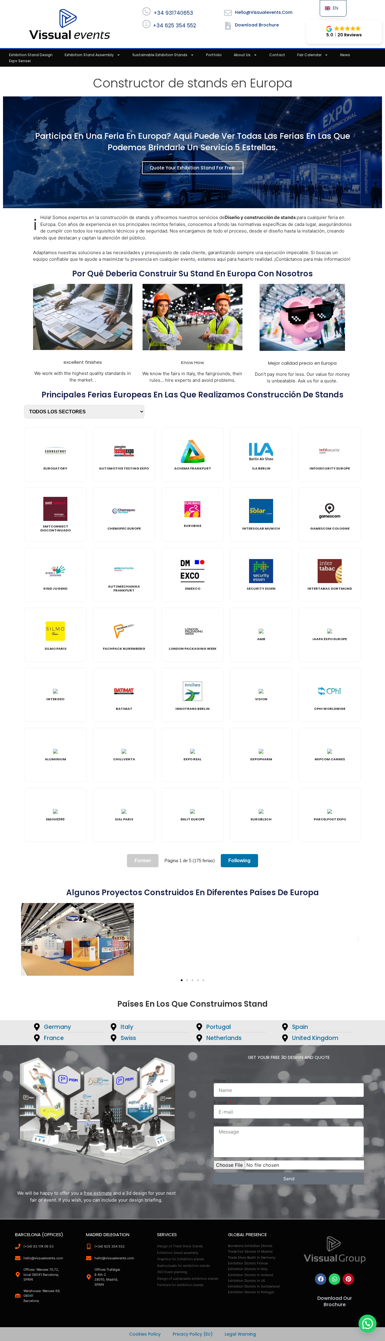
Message (223, 1124)
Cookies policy (145, 1334)
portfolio (214, 54)
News (345, 54)
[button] (344, 32)
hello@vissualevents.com (263, 12)
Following (239, 860)
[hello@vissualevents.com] (228, 13)
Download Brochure (257, 25)
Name (220, 1080)
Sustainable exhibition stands (159, 54)
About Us (242, 54)
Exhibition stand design (31, 54)
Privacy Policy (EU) (193, 1334)
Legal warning (240, 1334)
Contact (277, 54)
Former (142, 860)
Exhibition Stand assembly (89, 54)
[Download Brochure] (228, 26)
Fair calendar (309, 54)
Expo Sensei (20, 60)
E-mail (221, 1102)
